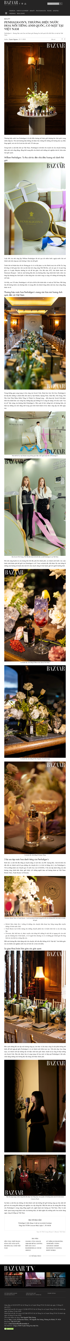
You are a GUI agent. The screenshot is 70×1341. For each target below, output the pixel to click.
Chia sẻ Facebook (65, 39)
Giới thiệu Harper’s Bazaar (10, 1293)
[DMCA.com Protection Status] (9, 1328)
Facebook (19, 4)
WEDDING (12, 13)
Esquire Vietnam (52, 1293)
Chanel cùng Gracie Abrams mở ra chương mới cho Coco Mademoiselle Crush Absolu (33, 1246)
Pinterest (62, 39)
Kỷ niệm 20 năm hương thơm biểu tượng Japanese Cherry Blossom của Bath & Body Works (54, 1246)
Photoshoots (41, 10)
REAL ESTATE (21, 13)
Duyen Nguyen (13, 39)
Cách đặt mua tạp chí (9, 1294)
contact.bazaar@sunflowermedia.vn (18, 1323)
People (49, 10)
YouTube (25, 4)
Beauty (32, 10)
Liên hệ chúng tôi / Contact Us (33, 1294)
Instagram (22, 4)
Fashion (12, 10)
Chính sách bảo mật (31, 1293)
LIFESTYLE (56, 10)
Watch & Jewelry (22, 10)
